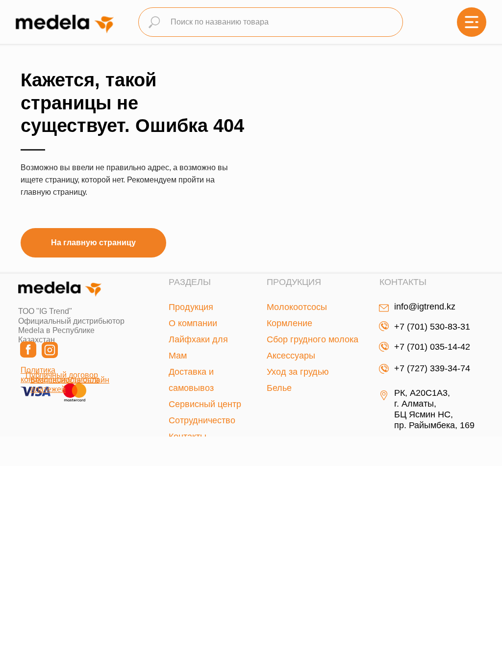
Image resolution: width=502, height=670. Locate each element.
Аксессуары (291, 356)
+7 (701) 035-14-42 (432, 347)
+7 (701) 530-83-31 (432, 327)
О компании (193, 323)
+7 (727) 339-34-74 (432, 368)
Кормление (289, 323)
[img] (471, 22)
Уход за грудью (298, 372)
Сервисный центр (205, 404)
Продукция (191, 307)
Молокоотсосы (297, 307)
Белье (279, 388)
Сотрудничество (202, 420)
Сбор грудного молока (312, 339)
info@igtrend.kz (424, 306)
